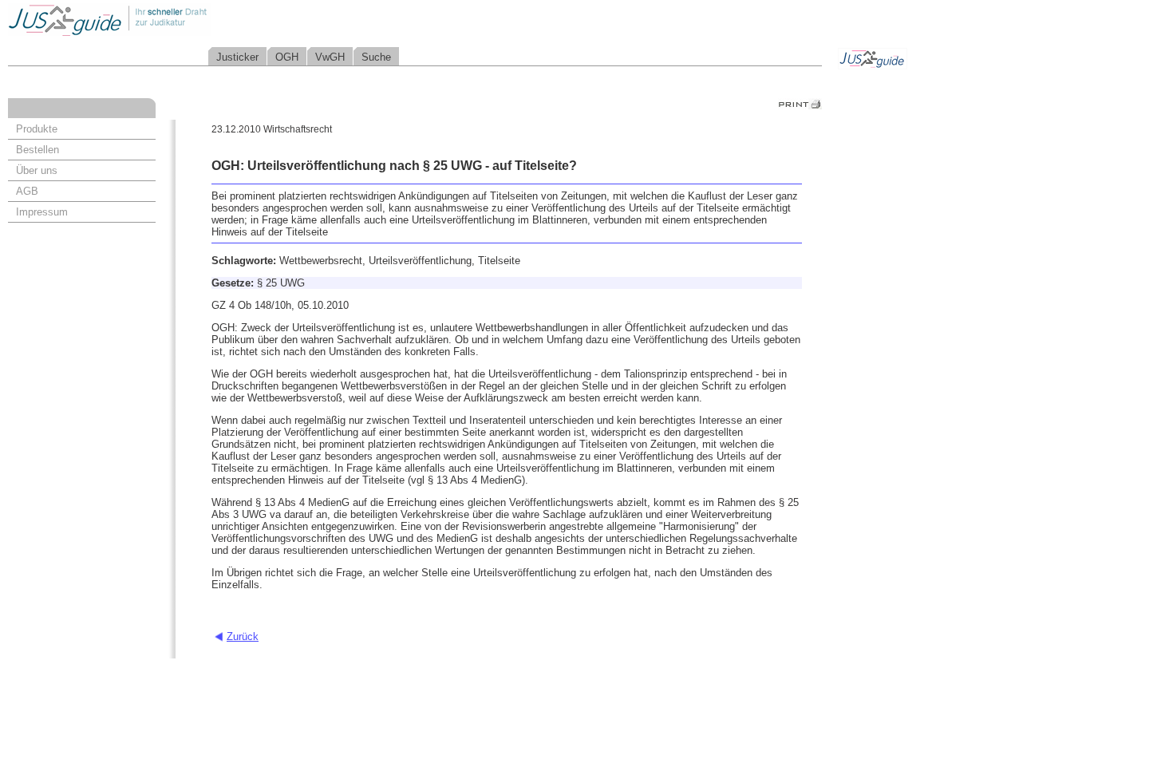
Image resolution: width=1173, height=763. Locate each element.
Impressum (42, 212)
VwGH (330, 57)
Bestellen (37, 150)
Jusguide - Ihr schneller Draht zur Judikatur (160, 19)
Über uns (36, 170)
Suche (376, 57)
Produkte (36, 129)
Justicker (237, 57)
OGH (286, 57)
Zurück (243, 636)
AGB (27, 191)
